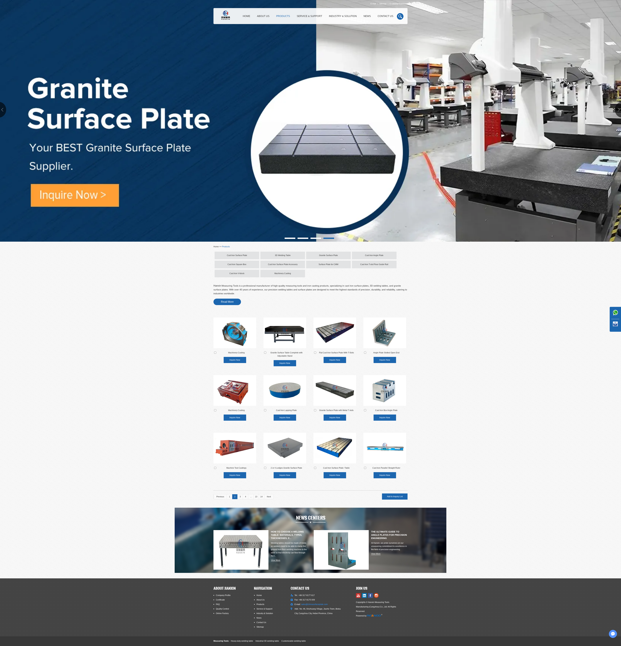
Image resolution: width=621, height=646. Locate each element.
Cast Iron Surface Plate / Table (336, 468)
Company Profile (223, 595)
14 (261, 497)
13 (256, 497)
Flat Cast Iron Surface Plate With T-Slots (336, 353)
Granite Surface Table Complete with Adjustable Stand (286, 354)
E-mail (373, 4)
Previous (220, 497)
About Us (263, 16)
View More (275, 560)
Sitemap (383, 4)
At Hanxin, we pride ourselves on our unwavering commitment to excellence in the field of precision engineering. (389, 546)
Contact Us (385, 16)
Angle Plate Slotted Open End (386, 353)
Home (246, 16)
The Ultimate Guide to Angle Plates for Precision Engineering (389, 534)
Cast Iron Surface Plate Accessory (283, 264)
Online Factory (222, 613)
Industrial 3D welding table (267, 641)
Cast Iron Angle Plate (374, 255)
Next (269, 497)
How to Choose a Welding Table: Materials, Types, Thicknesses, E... (287, 534)
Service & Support (309, 16)
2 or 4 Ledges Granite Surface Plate (286, 468)
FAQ (218, 604)
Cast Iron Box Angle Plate (386, 410)
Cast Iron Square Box (237, 264)
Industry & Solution (343, 16)
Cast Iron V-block (236, 273)
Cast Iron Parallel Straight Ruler (386, 468)
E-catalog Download (399, 4)
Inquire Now (234, 360)
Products (283, 16)
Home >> (217, 247)
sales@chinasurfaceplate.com (314, 604)
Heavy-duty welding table (242, 641)
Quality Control (222, 609)
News (367, 16)
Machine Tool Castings (236, 468)
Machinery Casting (282, 273)
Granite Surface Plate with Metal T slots (336, 410)
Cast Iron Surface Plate (237, 255)
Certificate (220, 600)
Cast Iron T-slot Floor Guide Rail (374, 264)
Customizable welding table (293, 641)
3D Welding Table (283, 255)
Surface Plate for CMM (328, 264)
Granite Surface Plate (328, 255)
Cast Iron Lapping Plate (286, 410)
